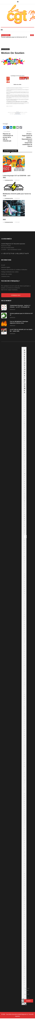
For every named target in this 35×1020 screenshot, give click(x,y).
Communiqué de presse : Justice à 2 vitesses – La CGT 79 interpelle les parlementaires (20, 307)
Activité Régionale (5, 49)
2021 (4, 219)
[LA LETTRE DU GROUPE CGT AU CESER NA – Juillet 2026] (5, 332)
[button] (31, 35)
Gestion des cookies (6, 274)
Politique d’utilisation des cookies (10, 272)
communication (9, 180)
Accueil (3, 265)
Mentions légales (5, 267)
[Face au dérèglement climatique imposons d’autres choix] (5, 324)
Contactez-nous (5, 276)
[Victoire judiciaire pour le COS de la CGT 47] (5, 316)
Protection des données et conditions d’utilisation (14, 269)
